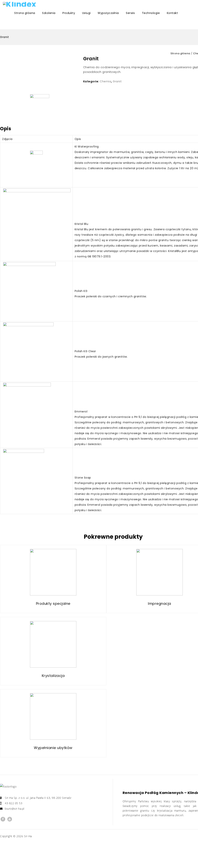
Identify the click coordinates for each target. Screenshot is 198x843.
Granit (117, 81)
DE (35, 25)
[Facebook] (3, 819)
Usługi (86, 13)
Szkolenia (48, 13)
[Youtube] (9, 819)
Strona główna (24, 13)
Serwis (130, 13)
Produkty (68, 13)
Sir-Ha (28, 836)
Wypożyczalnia (108, 13)
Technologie (151, 13)
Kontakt (172, 13)
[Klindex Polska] (20, 4)
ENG (8, 25)
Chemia (105, 81)
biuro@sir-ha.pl (14, 808)
